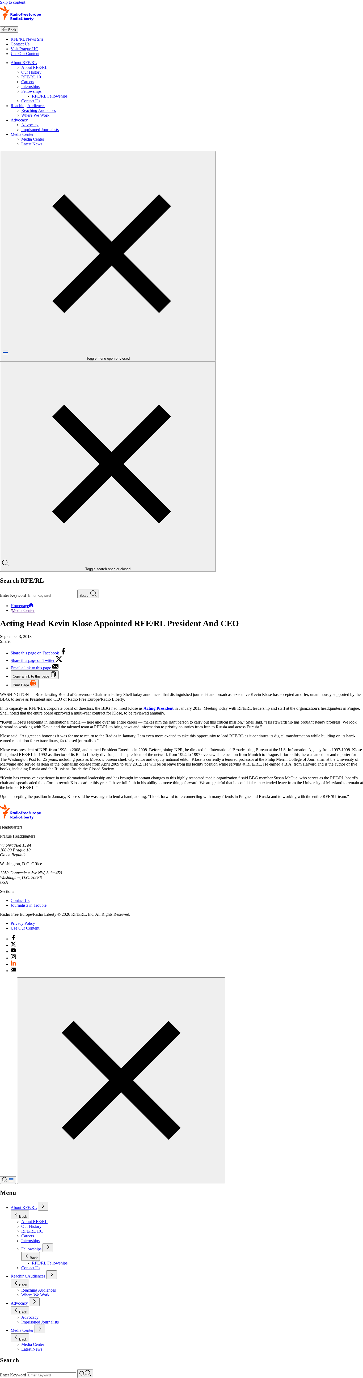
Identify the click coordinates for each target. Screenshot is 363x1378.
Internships (30, 86)
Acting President (158, 708)
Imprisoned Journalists (40, 129)
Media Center (22, 134)
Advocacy (19, 120)
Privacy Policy (23, 923)
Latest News (31, 144)
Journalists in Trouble (29, 905)
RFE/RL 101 (32, 77)
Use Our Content (25, 53)
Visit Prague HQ (25, 49)
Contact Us (20, 44)
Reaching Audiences (28, 105)
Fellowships (31, 91)
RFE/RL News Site (27, 39)
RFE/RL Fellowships (49, 96)
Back (23, 1217)
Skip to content (12, 2)
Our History (31, 72)
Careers (27, 81)
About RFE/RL (24, 62)
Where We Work (35, 115)
